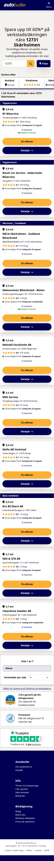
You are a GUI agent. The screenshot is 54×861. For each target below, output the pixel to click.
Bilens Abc (20, 814)
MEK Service (10, 397)
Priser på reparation (25, 821)
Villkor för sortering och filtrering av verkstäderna (27, 688)
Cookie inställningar (14, 850)
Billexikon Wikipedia (25, 818)
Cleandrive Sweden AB (16, 611)
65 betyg (24, 405)
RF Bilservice (10, 113)
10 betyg (24, 514)
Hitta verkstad (22, 792)
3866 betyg (25, 121)
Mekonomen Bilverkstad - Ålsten (23, 290)
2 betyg (23, 298)
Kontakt (19, 770)
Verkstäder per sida (15, 677)
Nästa (8, 668)
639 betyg (24, 184)
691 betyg (24, 457)
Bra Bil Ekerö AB (12, 506)
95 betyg (24, 245)
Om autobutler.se (23, 766)
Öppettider (27, 130)
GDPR (46, 850)
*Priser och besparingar (27, 785)
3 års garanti (21, 789)
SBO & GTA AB (11, 558)
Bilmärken (20, 796)
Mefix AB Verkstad (14, 449)
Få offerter (27, 141)
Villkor (29, 850)
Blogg (18, 811)
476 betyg (24, 352)
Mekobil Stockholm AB (16, 344)
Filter (44, 63)
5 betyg (23, 566)
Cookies (38, 850)
